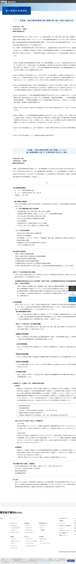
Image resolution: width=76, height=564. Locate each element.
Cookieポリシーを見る (45, 562)
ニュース (61, 528)
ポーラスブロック (29, 530)
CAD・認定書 (72, 295)
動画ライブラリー (63, 535)
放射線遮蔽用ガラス (43, 523)
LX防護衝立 (42, 530)
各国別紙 (50, 48)
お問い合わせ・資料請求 (64, 525)
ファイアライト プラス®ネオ (31, 541)
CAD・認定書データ (63, 532)
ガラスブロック (13, 523)
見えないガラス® (43, 539)
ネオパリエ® (13, 539)
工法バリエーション (15, 532)
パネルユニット (14, 530)
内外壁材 (12, 536)
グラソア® (28, 525)
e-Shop (72, 300)
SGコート (42, 541)
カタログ (72, 289)
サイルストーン (14, 545)
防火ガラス (26, 536)
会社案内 (61, 520)
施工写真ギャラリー (63, 518)
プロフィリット (14, 548)
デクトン (13, 543)
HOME (1, 518)
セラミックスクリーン (30, 532)
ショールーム (62, 523)
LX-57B (41, 527)
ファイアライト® (29, 539)
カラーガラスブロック (15, 527)
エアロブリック (29, 527)
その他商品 (41, 536)
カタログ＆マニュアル (64, 530)
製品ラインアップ (14, 518)
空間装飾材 (26, 523)
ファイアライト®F (29, 543)
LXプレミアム (43, 525)
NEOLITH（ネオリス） (15, 541)
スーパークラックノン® (44, 543)
